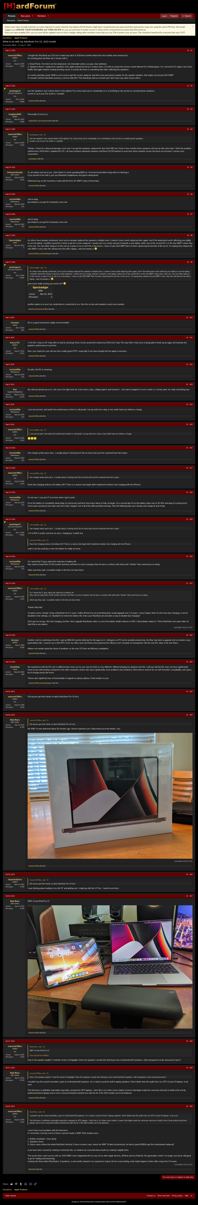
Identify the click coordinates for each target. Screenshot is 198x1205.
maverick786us (11, 45)
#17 (191, 468)
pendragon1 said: (36, 135)
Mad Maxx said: (36, 1047)
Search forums (23, 20)
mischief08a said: (36, 430)
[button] (33, 15)
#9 (191, 262)
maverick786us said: (38, 540)
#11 (191, 338)
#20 (191, 556)
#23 (191, 662)
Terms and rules (163, 1196)
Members (41, 16)
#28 (191, 1041)
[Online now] (4, 88)
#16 (191, 448)
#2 (191, 86)
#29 (191, 1068)
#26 (191, 874)
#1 (191, 50)
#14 (191, 404)
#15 (191, 424)
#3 (191, 109)
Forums (11, 16)
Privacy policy (177, 1196)
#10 (191, 318)
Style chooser (10, 1196)
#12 (191, 364)
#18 (191, 492)
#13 (191, 384)
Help (186, 1196)
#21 (191, 583)
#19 (191, 519)
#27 (191, 896)
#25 (191, 715)
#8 (191, 235)
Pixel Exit (83, 1202)
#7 (191, 214)
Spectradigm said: (37, 268)
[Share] (188, 50)
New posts (25, 16)
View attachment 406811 (39, 1055)
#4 (191, 129)
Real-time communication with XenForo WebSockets (106, 1202)
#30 (191, 1106)
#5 (191, 167)
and (40, 121)
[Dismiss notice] (192, 27)
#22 (191, 635)
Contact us (151, 1196)
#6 (191, 194)
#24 (191, 691)
